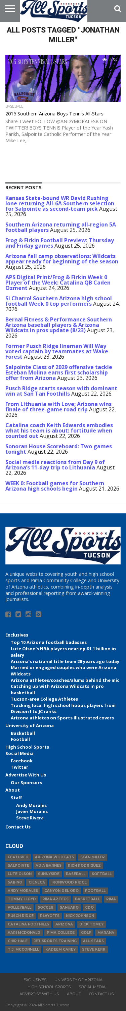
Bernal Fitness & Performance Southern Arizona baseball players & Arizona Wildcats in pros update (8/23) (58, 325)
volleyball (19, 907)
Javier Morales (32, 811)
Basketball (23, 733)
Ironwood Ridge (69, 882)
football (95, 891)
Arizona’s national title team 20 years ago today (65, 661)
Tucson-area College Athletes (44, 699)
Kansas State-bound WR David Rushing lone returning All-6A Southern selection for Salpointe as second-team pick (59, 203)
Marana (105, 932)
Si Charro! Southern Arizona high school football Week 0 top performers (58, 301)
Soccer (45, 907)
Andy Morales (31, 805)
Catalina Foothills (28, 924)
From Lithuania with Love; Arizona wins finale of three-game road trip (58, 406)
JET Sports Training (55, 941)
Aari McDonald (24, 932)
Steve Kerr (94, 949)
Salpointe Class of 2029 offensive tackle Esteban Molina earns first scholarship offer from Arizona (58, 372)
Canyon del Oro (61, 891)
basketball (87, 899)
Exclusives (16, 635)
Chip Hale (18, 941)
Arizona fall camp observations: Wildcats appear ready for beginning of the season (61, 258)
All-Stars (93, 941)
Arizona (64, 924)
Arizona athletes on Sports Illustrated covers (62, 718)
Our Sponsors (26, 782)
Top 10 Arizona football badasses (49, 642)
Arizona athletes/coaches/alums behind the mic (65, 680)
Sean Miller (92, 857)
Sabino (15, 882)
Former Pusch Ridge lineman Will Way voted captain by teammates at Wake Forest (56, 351)
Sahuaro (69, 907)
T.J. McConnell (23, 949)
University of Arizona (29, 725)
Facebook (22, 761)
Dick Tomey (91, 924)
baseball (75, 874)
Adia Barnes (48, 865)
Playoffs (49, 916)
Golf (86, 932)
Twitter (19, 767)
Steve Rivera (30, 818)
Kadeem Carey (60, 949)
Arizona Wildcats (54, 857)
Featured (18, 857)
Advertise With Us (25, 775)
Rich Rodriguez (84, 865)
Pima (111, 899)
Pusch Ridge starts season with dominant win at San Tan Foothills (61, 391)
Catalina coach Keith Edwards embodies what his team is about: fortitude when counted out (59, 430)
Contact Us (18, 827)
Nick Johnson (80, 916)
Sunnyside (48, 874)
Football (20, 739)
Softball (102, 874)
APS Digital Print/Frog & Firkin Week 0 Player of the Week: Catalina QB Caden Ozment (58, 282)
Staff (16, 798)
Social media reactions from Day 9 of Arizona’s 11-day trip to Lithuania (55, 464)
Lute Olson (20, 874)
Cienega (37, 882)
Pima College (61, 932)
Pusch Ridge (21, 916)
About (12, 790)
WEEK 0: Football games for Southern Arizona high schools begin (54, 485)
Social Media (19, 753)
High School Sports (27, 747)
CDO (89, 907)
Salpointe (18, 865)
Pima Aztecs (55, 899)
